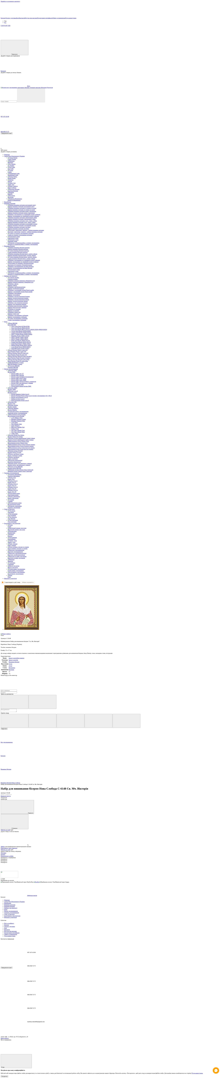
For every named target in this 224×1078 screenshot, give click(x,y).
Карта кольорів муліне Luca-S (20, 400)
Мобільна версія (32, 895)
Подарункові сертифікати (44, 18)
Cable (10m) (14, 433)
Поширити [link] (4, 859)
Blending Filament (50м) (18, 421)
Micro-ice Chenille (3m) (17, 427)
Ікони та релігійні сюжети (16, 658)
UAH (2, 25)
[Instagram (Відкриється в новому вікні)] (92, 39)
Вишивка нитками (9, 203)
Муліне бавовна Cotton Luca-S (20, 394)
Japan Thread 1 (15, 425)
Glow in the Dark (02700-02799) (20, 326)
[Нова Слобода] (6, 634)
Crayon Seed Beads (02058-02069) (21, 331)
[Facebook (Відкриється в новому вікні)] (119, 39)
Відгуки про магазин (31, 18)
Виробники (7, 202)
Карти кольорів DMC (17, 384)
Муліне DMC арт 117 (17, 373)
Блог (17, 18)
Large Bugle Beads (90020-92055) (21, 347)
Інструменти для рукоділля (12, 523)
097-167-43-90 (5, 116)
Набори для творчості (10, 276)
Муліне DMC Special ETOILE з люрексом (23, 381)
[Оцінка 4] (98, 721)
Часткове (11, 669)
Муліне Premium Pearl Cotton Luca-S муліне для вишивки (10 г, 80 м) (31, 395)
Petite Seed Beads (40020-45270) (20, 340)
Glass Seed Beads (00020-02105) (20, 328)
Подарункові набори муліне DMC (21, 386)
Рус (5, 22)
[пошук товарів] (31, 95)
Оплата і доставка (11, 18)
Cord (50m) (14, 422)
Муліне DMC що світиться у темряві (22, 383)
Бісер (5, 321)
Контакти (22, 18)
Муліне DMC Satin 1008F (18, 380)
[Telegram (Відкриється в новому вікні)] (40, 39)
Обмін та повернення (58, 18)
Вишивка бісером (9, 246)
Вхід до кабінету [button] (9, 923)
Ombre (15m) (15, 429)
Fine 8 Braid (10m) (16, 424)
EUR (5, 25)
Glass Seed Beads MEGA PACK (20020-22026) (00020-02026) (29, 329)
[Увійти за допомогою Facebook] (14, 702)
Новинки (7, 154)
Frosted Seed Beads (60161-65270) (21, 342)
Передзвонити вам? (6, 133)
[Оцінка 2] (42, 721)
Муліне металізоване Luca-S (19, 397)
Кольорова (12, 667)
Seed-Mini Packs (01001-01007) (20, 348)
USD (8, 25)
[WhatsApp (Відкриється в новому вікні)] (66, 39)
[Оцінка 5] (126, 721)
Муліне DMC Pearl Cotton (18, 378)
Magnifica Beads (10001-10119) (20, 336)
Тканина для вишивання (11, 473)
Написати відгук (6, 796)
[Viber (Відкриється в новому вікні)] (14, 39)
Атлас (10, 664)
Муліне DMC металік (17, 375)
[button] (112, 10)
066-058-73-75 (5, 131)
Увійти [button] (3, 846)
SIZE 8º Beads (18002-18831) (19, 339)
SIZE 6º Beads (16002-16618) (19, 337)
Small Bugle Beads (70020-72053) (20, 343)
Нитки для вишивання (11, 369)
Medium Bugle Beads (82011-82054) (21, 345)
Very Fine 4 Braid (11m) (18, 430)
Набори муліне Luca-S (17, 399)
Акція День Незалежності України (14, 156)
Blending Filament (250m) (18, 419)
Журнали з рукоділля (10, 578)
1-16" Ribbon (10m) (16, 418)
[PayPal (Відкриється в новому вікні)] (36, 882)
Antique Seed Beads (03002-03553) (21, 332)
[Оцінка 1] (14, 721)
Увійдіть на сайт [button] (5, 830)
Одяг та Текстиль (9, 509)
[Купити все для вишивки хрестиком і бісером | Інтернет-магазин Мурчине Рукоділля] (9, 877)
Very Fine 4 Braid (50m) (18, 432)
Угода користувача (70, 18)
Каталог (3, 18)
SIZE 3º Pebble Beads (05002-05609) (21, 334)
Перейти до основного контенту (10, 1)
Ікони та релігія (13, 660)
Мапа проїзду (5, 1038)
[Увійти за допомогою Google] (42, 702)
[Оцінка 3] (70, 721)
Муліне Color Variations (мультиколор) (22, 377)
